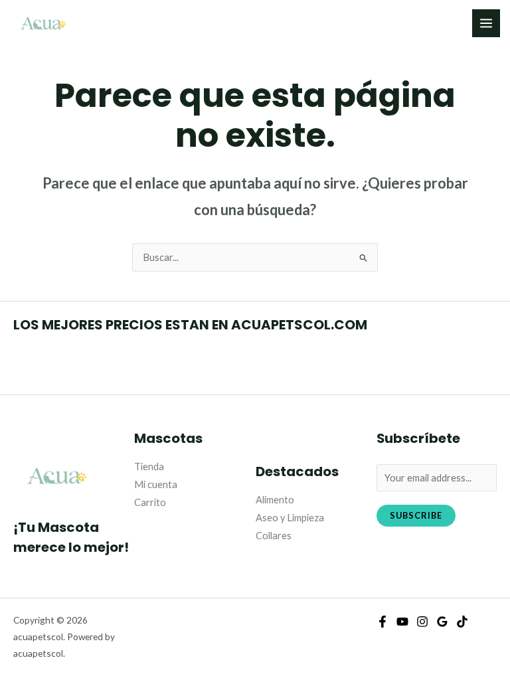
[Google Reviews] (442, 622)
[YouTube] (402, 622)
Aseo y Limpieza (290, 517)
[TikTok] (462, 622)
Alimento (275, 499)
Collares (274, 535)
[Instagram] (422, 622)
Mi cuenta (155, 484)
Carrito (150, 502)
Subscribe (416, 515)
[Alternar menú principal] (486, 23)
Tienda (149, 466)
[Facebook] (382, 622)
